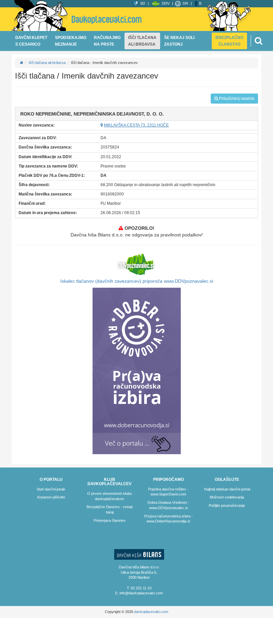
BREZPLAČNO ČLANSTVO (229, 41)
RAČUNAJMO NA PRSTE (107, 41)
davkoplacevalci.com (151, 612)
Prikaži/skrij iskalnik (236, 98)
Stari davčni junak (51, 489)
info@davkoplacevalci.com (141, 593)
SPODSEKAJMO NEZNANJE (70, 41)
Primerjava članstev (110, 520)
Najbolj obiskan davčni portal (227, 489)
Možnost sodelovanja (227, 497)
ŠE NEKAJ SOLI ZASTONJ (179, 41)
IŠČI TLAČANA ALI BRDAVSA (142, 41)
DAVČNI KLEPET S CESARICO (31, 41)
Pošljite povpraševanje (227, 505)
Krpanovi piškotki (51, 497)
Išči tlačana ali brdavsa (47, 63)
